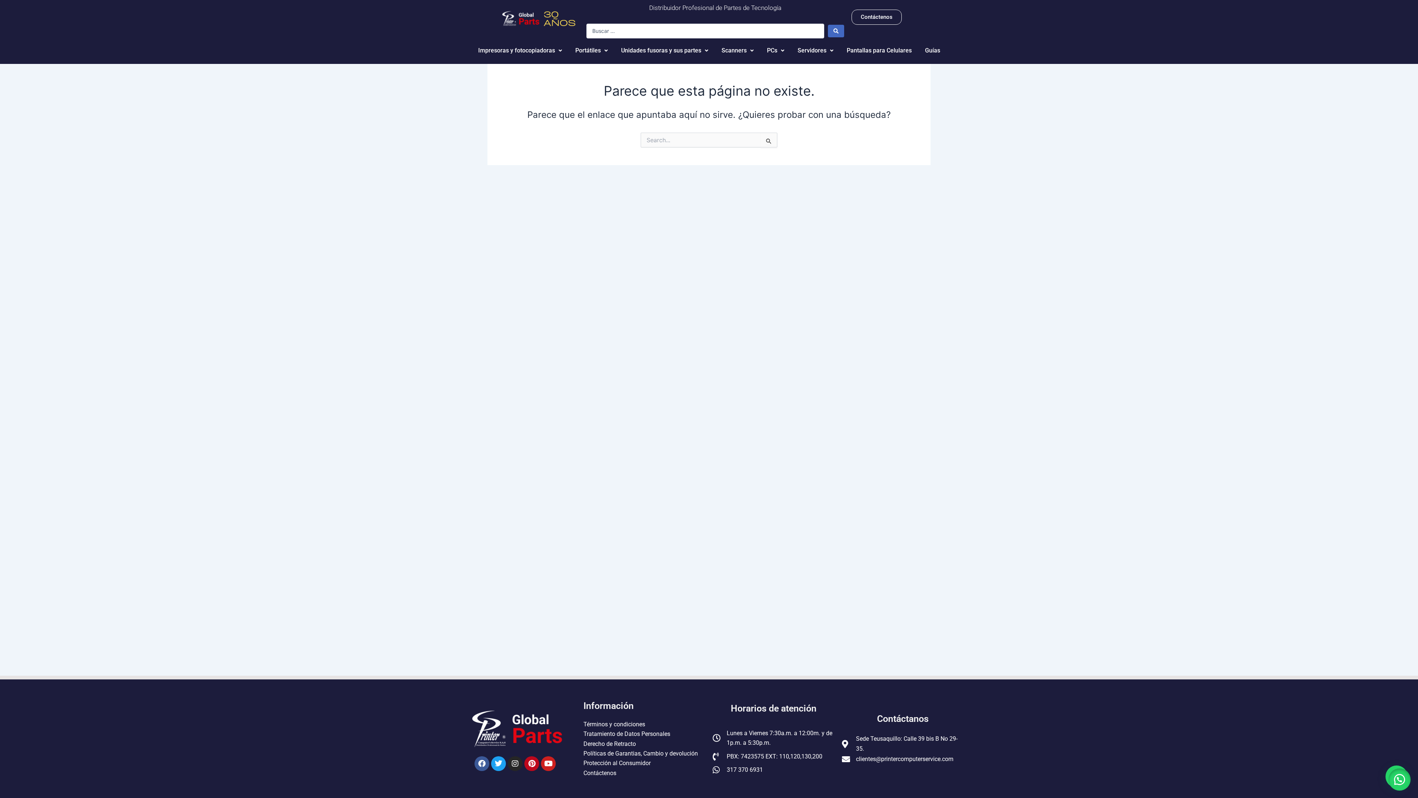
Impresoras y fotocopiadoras (516, 50)
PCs (772, 50)
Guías (932, 50)
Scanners (734, 50)
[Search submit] (836, 31)
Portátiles (588, 50)
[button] (1399, 779)
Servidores (812, 50)
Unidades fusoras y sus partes (661, 50)
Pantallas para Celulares (879, 50)
